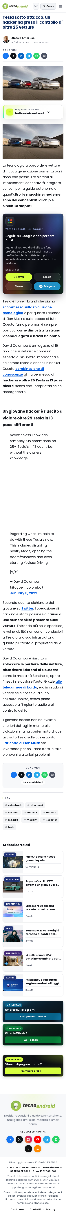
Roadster (51, 819)
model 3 (32, 812)
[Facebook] (6, 56)
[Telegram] (29, 56)
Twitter (27, 608)
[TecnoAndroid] (16, 6)
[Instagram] (28, 1139)
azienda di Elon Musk (22, 743)
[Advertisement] (33, 478)
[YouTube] (37, 1139)
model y (32, 819)
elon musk (37, 805)
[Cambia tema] (36, 6)
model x (13, 819)
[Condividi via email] (44, 56)
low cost (13, 812)
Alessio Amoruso (23, 38)
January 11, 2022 (23, 593)
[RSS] (37, 1148)
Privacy (50, 1209)
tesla (11, 827)
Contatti (35, 1209)
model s (51, 812)
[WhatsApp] (36, 56)
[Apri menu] (60, 6)
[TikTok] (28, 1148)
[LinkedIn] (21, 56)
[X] (13, 56)
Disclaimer (17, 1209)
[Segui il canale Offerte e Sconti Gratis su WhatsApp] (56, 1139)
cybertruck (15, 805)
